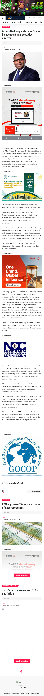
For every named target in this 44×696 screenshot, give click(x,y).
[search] (30, 17)
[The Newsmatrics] (15, 18)
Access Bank (13, 483)
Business (6, 27)
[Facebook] (19, 687)
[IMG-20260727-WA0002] (22, 113)
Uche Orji (21, 483)
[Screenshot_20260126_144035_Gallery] (22, 8)
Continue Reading (22, 575)
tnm (4, 47)
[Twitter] (21, 687)
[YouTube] (24, 687)
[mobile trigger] (4, 18)
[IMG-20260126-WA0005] (15, 349)
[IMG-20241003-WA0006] (22, 271)
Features (14, 585)
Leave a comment (35, 491)
